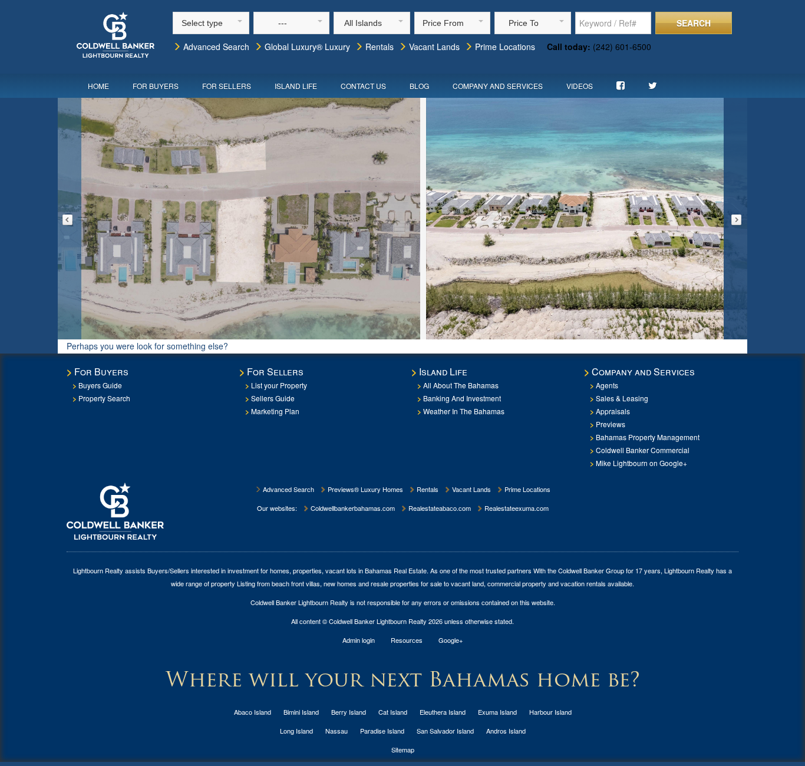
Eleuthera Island (443, 712)
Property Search (104, 398)
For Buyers (156, 86)
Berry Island (348, 712)
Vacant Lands (433, 46)
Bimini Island (301, 712)
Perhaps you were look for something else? (147, 346)
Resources (407, 640)
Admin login (358, 640)
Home (98, 86)
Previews (610, 424)
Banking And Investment (462, 398)
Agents (607, 385)
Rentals (378, 46)
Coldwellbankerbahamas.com (352, 508)
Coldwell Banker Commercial (642, 450)
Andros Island (506, 730)
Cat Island (392, 712)
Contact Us (363, 86)
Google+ (450, 640)
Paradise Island (382, 730)
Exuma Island (497, 712)
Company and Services (498, 86)
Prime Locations (504, 46)
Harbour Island (550, 712)
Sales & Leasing (622, 398)
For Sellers (226, 86)
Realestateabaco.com (439, 508)
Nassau (336, 730)
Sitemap (402, 749)
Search (694, 23)
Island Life (296, 86)
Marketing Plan (275, 411)
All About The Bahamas (461, 385)
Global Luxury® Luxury (306, 46)
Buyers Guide (100, 385)
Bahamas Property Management (648, 437)
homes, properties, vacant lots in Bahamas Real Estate (348, 570)
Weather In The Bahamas (463, 411)
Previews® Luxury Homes (364, 489)
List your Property (279, 385)
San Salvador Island (445, 730)
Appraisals (613, 411)
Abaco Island (252, 712)
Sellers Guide (273, 398)
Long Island (296, 730)
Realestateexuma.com (516, 508)
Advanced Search (215, 46)
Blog (419, 86)
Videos (579, 86)
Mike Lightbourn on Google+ (641, 463)
